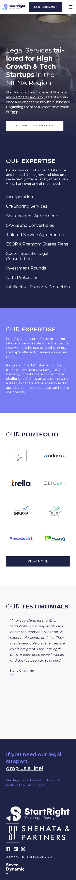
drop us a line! (24, 768)
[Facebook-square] (8, 849)
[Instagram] (23, 849)
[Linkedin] (15, 849)
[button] (70, 7)
